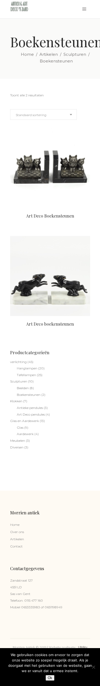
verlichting (18, 362)
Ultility (82, 647)
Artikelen (48, 54)
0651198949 (53, 607)
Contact (16, 546)
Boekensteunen (29, 395)
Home (27, 54)
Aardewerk (25, 434)
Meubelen (17, 441)
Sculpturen (74, 54)
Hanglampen (27, 368)
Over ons (17, 532)
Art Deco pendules (31, 414)
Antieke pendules (30, 408)
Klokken (16, 401)
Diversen (16, 447)
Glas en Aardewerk (24, 421)
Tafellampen (26, 375)
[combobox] (43, 114)
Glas (20, 427)
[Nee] (93, 667)
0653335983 (30, 607)
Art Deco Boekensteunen (50, 216)
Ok (50, 678)
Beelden (23, 388)
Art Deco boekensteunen (50, 324)
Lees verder (40, 221)
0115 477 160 (33, 600)
